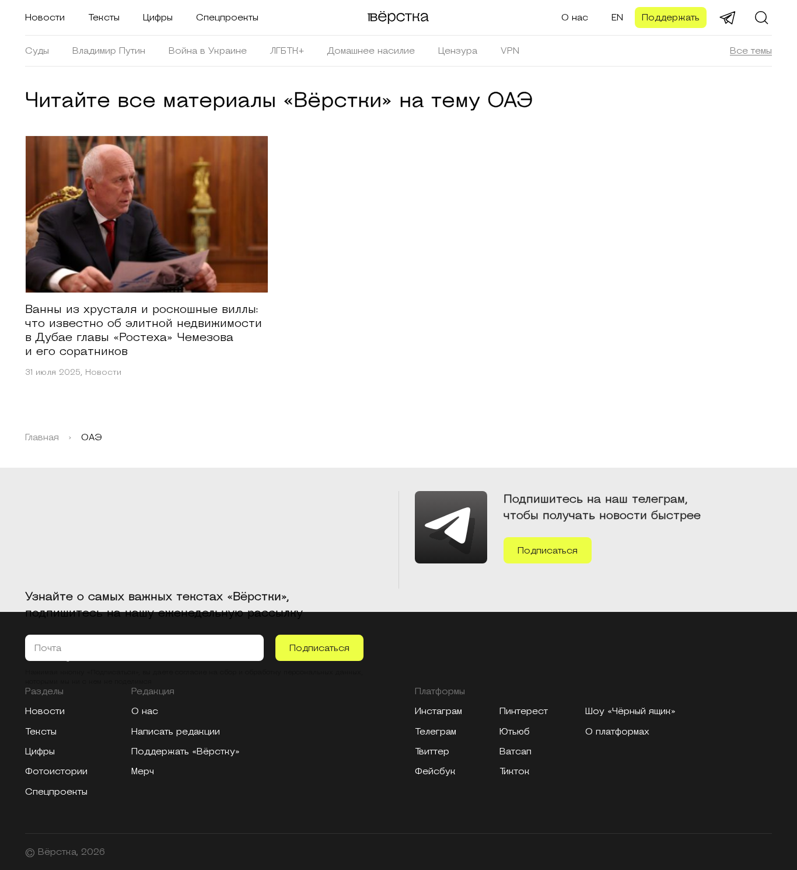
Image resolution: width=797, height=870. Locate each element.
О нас (574, 17)
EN (617, 17)
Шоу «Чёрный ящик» (630, 711)
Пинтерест (523, 711)
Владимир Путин (108, 51)
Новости (45, 17)
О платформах (617, 731)
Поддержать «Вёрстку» (185, 751)
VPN (510, 51)
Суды (37, 51)
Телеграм (435, 731)
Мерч (142, 771)
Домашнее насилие (371, 51)
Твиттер (432, 751)
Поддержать (671, 17)
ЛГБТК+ (287, 51)
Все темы (751, 51)
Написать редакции (175, 731)
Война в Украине (208, 51)
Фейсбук (435, 771)
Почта (47, 648)
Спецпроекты (227, 17)
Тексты (104, 17)
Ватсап (515, 751)
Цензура (457, 51)
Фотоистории (56, 771)
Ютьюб (514, 731)
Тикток (514, 771)
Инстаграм (438, 711)
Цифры (158, 17)
